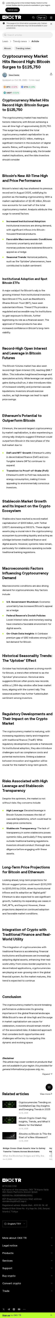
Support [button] (7, 1268)
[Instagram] (14, 1309)
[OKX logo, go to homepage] (11, 17)
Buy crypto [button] (9, 1275)
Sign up (41, 17)
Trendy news (20, 41)
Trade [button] (5, 1290)
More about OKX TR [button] (14, 1237)
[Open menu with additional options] (51, 17)
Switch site (12, 10)
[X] (3, 1309)
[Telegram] (8, 1309)
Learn (5, 41)
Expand (46, 1074)
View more (45, 1094)
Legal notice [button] (9, 1245)
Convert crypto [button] (11, 1283)
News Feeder (14, 75)
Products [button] (7, 1253)
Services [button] (7, 1260)
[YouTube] (19, 1309)
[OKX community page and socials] (24, 1309)
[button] (33, 17)
